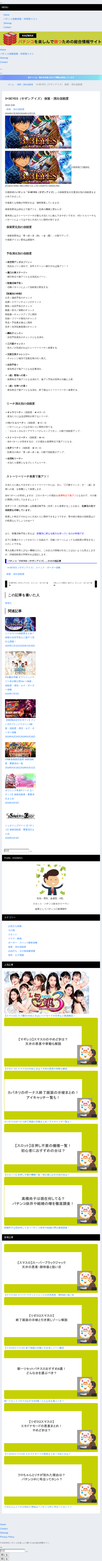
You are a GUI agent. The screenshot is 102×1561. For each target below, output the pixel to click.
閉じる (4, 1555)
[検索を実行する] (31, 851)
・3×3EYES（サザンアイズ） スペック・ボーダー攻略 (32, 567)
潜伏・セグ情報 (16, 955)
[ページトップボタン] (1, 1547)
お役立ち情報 (15, 926)
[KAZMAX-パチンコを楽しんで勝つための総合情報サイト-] (51, 38)
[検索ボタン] (1, 69)
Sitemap (7, 23)
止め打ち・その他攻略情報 (21, 951)
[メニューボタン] (1, 73)
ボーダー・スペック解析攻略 (22, 942)
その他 (11, 930)
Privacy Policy (7, 1537)
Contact (7, 27)
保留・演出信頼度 (15, 109)
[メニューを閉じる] (1, 2)
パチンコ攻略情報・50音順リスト (20, 19)
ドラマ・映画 (15, 938)
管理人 (8, 603)
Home (6, 15)
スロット (12, 934)
